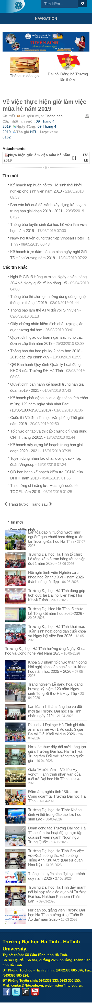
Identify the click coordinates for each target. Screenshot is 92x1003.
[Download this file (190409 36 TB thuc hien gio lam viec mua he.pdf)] (4, 155)
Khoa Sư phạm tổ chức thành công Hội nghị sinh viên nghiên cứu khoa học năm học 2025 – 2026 (57, 667)
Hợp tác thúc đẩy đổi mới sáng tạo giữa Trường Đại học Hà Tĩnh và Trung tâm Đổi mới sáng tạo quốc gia (57, 754)
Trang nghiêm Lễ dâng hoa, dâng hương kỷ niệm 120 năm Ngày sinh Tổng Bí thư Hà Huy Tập (55, 689)
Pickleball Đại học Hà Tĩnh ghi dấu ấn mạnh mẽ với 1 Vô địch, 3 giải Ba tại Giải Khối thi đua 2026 (56, 729)
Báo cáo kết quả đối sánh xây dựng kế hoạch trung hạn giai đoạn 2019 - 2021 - (48, 211)
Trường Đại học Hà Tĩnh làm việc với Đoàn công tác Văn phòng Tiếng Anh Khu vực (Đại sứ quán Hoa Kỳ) (56, 858)
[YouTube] (35, 992)
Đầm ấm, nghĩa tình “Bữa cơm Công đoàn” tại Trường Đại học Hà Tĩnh (57, 796)
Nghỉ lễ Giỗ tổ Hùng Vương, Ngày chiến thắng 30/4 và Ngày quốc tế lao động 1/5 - (49, 283)
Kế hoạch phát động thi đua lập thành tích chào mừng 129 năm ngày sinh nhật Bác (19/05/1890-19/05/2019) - (49, 404)
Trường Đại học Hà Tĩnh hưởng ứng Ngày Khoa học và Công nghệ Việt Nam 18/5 (45, 650)
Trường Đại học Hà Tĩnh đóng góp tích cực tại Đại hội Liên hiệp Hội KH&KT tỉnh (56, 595)
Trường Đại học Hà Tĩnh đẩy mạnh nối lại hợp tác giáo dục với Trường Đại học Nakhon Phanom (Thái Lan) (57, 894)
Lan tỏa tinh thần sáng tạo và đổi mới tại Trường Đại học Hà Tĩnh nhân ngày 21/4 (55, 711)
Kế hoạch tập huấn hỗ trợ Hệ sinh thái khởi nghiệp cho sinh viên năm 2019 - (47, 191)
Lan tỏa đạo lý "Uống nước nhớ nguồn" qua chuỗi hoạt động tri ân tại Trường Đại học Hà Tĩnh (55, 537)
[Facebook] (7, 992)
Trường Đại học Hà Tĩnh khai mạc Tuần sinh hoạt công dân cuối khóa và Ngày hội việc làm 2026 (57, 631)
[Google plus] (25, 992)
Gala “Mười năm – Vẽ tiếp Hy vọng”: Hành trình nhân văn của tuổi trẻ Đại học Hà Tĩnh (54, 774)
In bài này (87, 116)
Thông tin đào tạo (24, 76)
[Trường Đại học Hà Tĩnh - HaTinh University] (15, 6)
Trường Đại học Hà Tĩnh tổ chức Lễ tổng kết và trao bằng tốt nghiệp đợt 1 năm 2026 (56, 559)
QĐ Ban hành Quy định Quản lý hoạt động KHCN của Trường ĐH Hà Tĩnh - (47, 370)
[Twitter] (16, 992)
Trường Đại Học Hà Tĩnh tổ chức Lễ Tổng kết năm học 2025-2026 (55, 611)
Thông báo (54, 116)
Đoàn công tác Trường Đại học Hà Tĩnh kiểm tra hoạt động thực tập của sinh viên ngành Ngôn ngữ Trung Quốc (57, 835)
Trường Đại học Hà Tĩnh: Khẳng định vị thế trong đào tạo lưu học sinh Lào (55, 814)
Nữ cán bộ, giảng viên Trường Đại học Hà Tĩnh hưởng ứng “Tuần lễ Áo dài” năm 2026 (56, 914)
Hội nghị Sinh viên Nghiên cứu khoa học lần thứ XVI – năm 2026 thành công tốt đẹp (56, 577)
